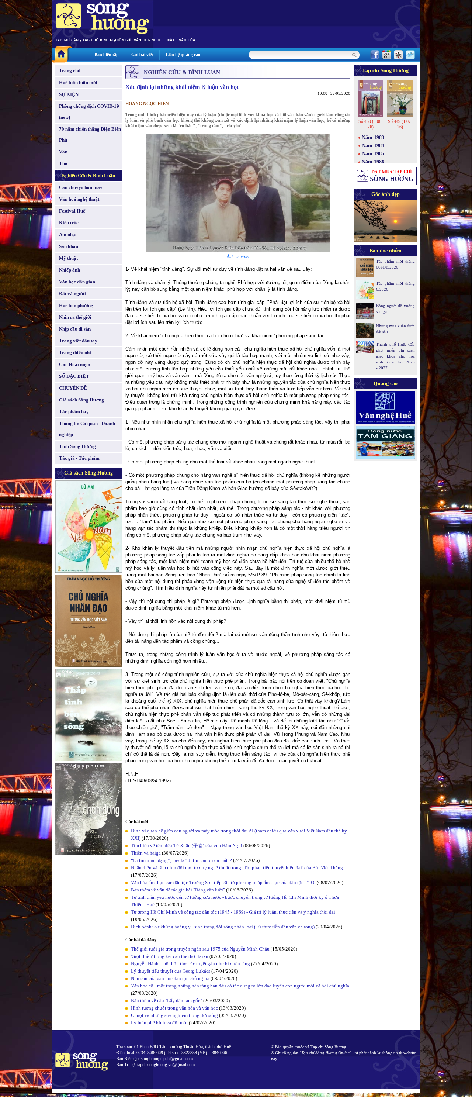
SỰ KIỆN (69, 94)
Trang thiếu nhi (75, 352)
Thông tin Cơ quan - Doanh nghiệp (87, 429)
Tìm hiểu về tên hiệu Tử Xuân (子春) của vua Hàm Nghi (186, 845)
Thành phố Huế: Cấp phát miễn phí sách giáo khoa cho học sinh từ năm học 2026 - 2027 (395, 356)
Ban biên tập (106, 54)
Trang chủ (69, 70)
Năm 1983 (373, 137)
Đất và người (72, 293)
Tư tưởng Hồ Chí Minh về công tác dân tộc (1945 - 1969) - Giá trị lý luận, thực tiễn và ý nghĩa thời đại (233, 912)
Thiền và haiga (146, 853)
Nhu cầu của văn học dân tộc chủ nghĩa (170, 978)
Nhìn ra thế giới (75, 317)
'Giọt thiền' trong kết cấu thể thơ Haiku (169, 956)
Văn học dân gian (77, 281)
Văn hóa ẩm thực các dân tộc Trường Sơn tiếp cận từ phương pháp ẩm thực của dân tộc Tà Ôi (223, 882)
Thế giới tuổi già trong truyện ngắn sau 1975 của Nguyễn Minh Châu (200, 949)
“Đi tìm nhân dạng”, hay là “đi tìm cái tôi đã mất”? (181, 860)
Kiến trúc (69, 222)
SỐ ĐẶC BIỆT (74, 376)
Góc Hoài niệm (74, 364)
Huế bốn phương (76, 305)
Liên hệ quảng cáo (183, 54)
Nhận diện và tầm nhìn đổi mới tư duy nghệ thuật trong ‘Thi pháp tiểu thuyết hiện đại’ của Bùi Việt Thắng (237, 867)
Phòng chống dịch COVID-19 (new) (89, 111)
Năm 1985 (373, 153)
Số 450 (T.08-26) (370, 124)
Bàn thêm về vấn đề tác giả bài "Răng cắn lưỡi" (178, 890)
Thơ (63, 163)
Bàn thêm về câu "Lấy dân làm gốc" (166, 1000)
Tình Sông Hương (77, 446)
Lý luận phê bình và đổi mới (159, 1022)
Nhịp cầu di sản (75, 329)
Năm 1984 (373, 145)
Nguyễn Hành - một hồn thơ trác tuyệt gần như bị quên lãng (190, 963)
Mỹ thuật (68, 258)
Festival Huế (72, 211)
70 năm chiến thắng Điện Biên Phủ (90, 134)
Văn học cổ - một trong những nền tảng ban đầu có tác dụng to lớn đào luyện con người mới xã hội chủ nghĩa (240, 986)
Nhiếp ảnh (69, 270)
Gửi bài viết (142, 54)
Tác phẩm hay (74, 411)
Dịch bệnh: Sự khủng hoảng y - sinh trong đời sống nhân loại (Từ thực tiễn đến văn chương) (223, 926)
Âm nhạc (68, 234)
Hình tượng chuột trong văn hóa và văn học (174, 1008)
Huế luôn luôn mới (78, 82)
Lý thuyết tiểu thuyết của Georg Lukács (170, 971)
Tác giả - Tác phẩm (79, 458)
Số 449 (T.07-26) (400, 124)
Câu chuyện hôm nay (81, 187)
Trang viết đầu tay (78, 341)
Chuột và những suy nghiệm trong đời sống (174, 1015)
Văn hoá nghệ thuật (79, 199)
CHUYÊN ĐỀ (73, 388)
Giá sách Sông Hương (81, 400)
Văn (63, 152)
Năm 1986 (373, 162)
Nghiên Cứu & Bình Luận (88, 175)
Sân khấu (68, 246)
